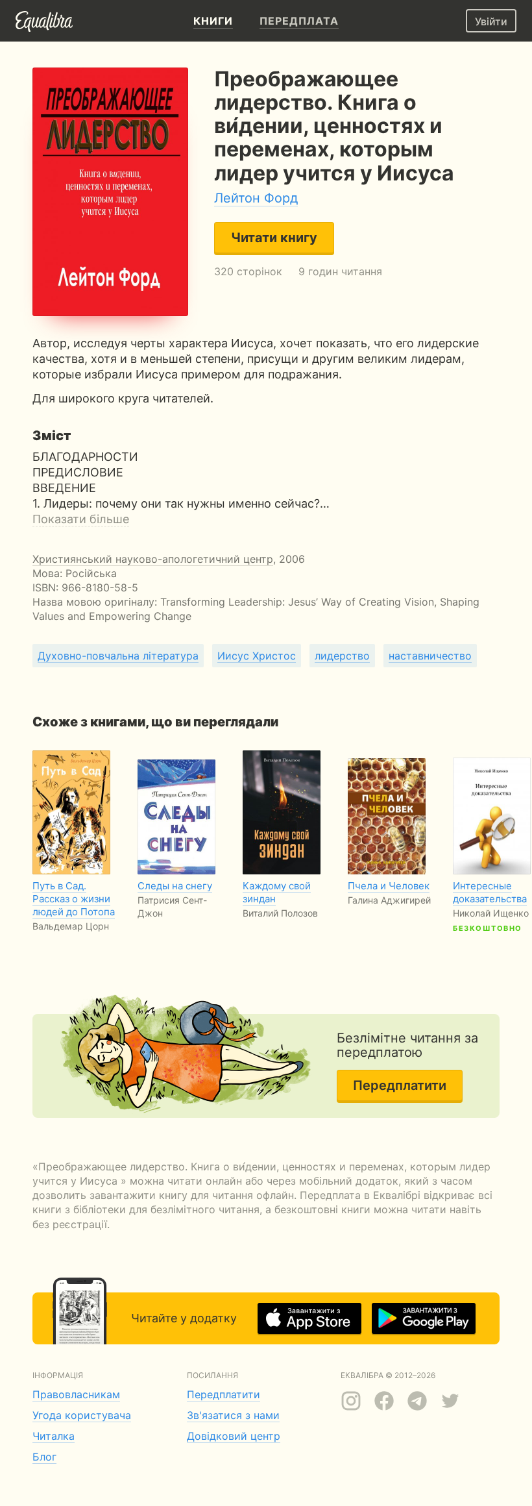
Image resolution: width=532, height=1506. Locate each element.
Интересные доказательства (490, 892)
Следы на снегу (175, 886)
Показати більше (80, 519)
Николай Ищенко (491, 913)
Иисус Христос (256, 655)
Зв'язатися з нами (233, 1415)
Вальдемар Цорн (70, 926)
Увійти (491, 21)
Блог (44, 1456)
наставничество (430, 655)
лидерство (342, 655)
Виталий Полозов (280, 913)
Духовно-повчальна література (118, 655)
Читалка (53, 1435)
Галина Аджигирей (389, 900)
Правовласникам (76, 1394)
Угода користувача (81, 1415)
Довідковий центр (233, 1435)
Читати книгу (274, 237)
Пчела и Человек (388, 886)
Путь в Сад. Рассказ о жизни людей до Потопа (73, 899)
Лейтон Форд (256, 198)
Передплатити (399, 1085)
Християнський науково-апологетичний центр (152, 558)
